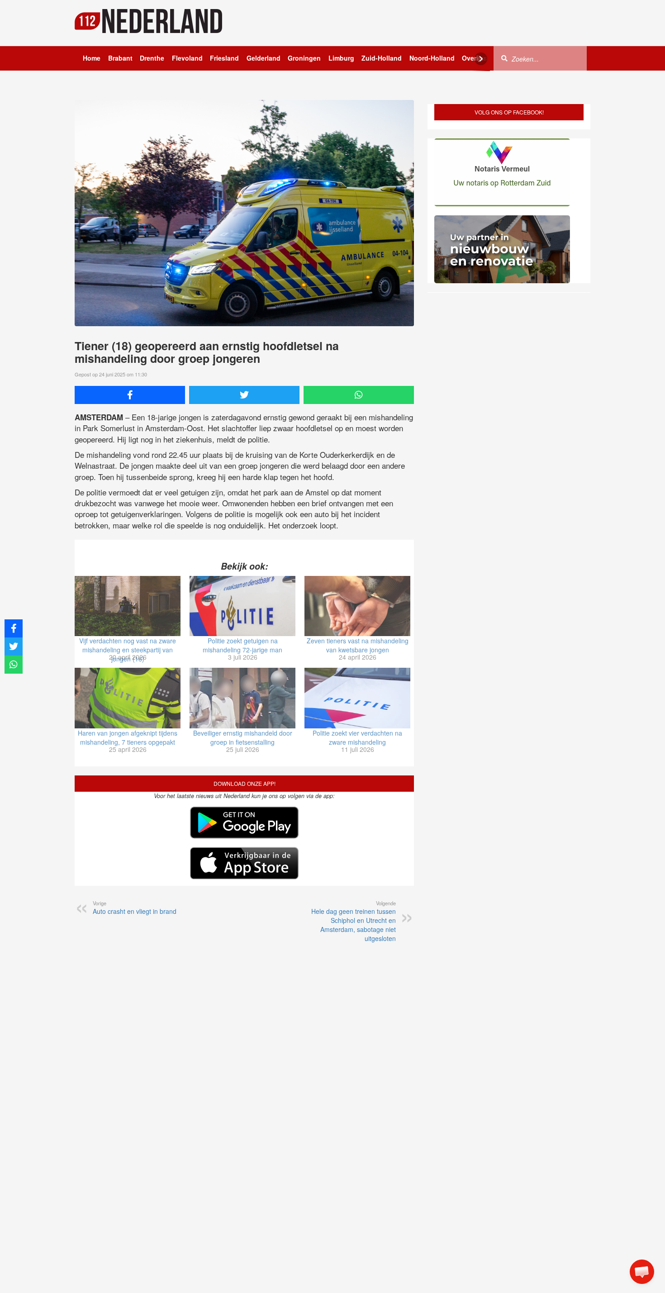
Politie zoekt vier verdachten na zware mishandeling (357, 737)
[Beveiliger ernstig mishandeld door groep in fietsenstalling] (242, 698)
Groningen (304, 57)
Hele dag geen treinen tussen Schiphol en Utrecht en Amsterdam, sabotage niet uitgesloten (353, 921)
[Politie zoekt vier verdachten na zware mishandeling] (357, 698)
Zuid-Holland (381, 57)
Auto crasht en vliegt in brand (134, 907)
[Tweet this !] (244, 395)
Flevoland (187, 57)
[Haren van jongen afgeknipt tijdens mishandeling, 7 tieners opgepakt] (127, 698)
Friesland (224, 57)
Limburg (341, 57)
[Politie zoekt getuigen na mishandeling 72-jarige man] (242, 606)
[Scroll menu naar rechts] (481, 58)
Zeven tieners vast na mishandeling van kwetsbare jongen (357, 645)
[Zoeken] (504, 58)
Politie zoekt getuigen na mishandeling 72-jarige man (242, 645)
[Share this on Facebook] (130, 395)
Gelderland (263, 57)
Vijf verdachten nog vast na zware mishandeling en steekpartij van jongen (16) (127, 649)
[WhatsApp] (359, 395)
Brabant (120, 57)
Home (91, 57)
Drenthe (152, 57)
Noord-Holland (432, 57)
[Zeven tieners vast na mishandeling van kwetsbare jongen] (357, 606)
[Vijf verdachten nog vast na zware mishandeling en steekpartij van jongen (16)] (127, 606)
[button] (642, 1272)
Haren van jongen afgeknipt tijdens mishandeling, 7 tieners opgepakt (127, 737)
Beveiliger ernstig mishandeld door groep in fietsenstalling (242, 737)
